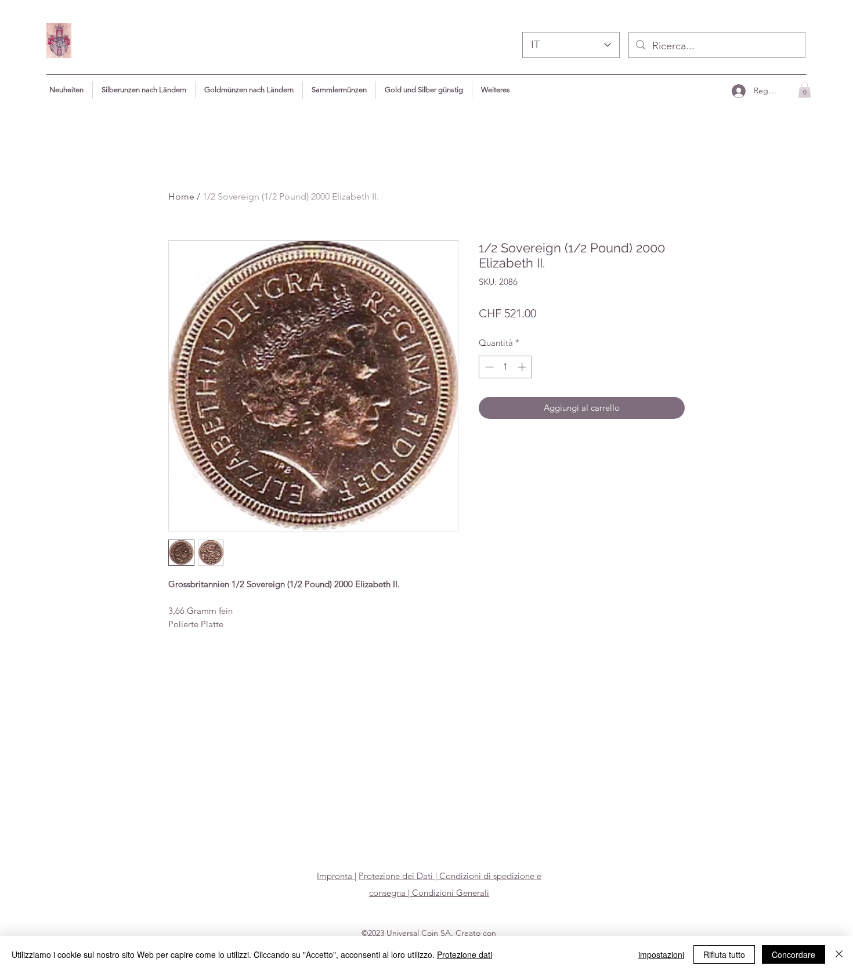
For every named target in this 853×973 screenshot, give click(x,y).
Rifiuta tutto (724, 954)
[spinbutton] (505, 367)
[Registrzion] (738, 91)
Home (181, 196)
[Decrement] (488, 367)
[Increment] (523, 367)
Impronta (336, 875)
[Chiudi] (839, 954)
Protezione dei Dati (396, 875)
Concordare (793, 954)
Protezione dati (464, 954)
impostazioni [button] (661, 954)
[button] (495, 90)
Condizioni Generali (449, 892)
